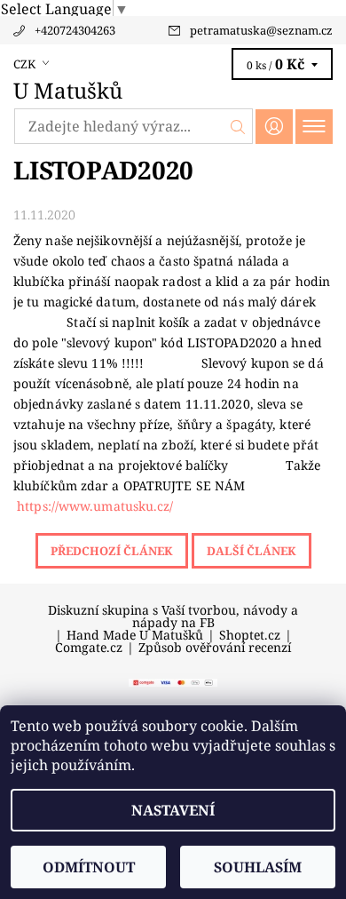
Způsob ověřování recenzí (214, 647)
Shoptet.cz (249, 635)
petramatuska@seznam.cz (261, 30)
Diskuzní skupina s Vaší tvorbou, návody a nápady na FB (173, 616)
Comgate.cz (88, 647)
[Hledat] (238, 126)
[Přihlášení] (274, 126)
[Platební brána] (173, 681)
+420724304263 (75, 30)
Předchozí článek (112, 551)
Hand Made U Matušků (135, 635)
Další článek (251, 551)
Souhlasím (258, 867)
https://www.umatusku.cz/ (95, 505)
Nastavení (173, 810)
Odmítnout (89, 867)
